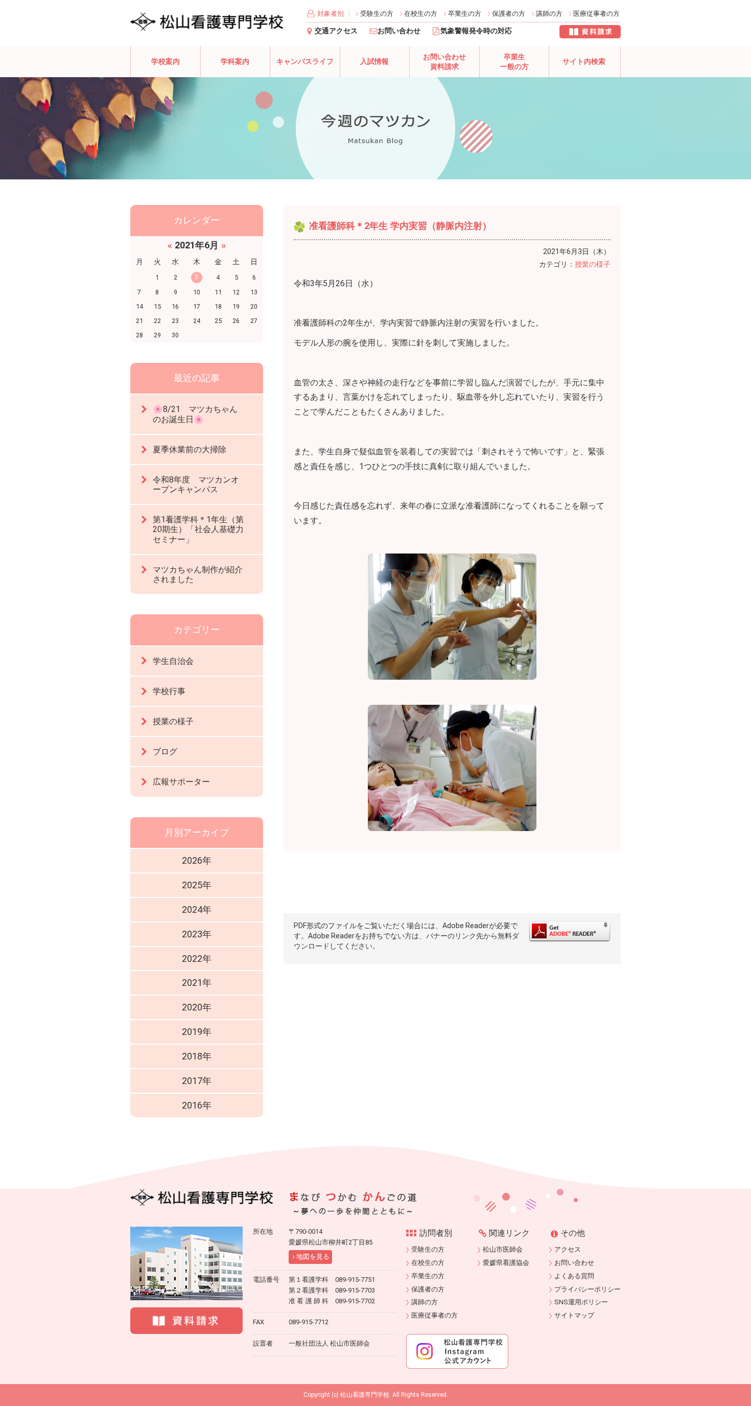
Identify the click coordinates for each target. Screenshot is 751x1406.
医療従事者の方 (596, 13)
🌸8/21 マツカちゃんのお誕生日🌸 (195, 414)
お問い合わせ (399, 31)
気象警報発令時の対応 (476, 31)
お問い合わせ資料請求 (444, 62)
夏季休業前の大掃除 (189, 449)
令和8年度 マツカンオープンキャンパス (196, 484)
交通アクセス (336, 31)
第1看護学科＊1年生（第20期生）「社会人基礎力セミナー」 (198, 529)
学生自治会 (173, 661)
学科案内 (235, 61)
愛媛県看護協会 (506, 1262)
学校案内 (165, 61)
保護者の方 (508, 13)
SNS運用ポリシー (581, 1302)
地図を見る (313, 1256)
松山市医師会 (503, 1249)
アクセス (567, 1249)
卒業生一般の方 (514, 62)
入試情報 (374, 61)
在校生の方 (420, 13)
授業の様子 (593, 264)
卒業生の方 (464, 13)
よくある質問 (574, 1276)
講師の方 (549, 13)
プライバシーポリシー (587, 1289)
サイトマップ (574, 1315)
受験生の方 (376, 13)
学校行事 (169, 691)
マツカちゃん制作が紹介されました (198, 574)
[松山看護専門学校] (201, 1197)
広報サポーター (181, 782)
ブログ (165, 751)
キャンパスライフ (305, 61)
